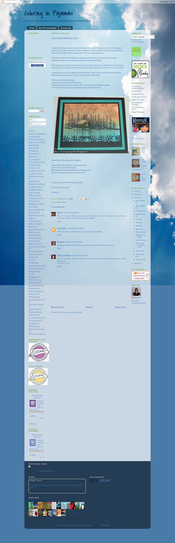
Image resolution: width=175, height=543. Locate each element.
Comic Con (33, 168)
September (140, 214)
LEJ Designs (33, 221)
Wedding (32, 323)
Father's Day (34, 195)
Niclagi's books (35, 500)
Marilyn (32, 227)
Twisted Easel (34, 321)
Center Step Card (36, 162)
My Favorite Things (37, 247)
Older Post (120, 307)
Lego (31, 218)
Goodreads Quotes (79, 492)
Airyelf (97, 525)
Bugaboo (32, 157)
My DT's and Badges (48, 28)
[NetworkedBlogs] (37, 62)
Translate (140, 42)
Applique (32, 145)
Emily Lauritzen (64, 255)
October (139, 211)
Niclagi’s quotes (36, 480)
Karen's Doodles (35, 210)
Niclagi (39, 401)
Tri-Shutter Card (36, 318)
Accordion (33, 137)
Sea (30, 274)
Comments (36, 124)
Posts (33, 120)
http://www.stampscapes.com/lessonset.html (81, 60)
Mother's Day (34, 244)
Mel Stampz (33, 235)
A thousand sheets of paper (138, 87)
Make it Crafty (34, 224)
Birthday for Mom (141, 236)
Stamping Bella (35, 285)
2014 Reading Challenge (37, 435)
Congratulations (35, 171)
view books (42, 418)
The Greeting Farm (37, 300)
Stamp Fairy (34, 280)
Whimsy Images (36, 334)
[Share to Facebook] (86, 199)
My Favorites (34, 251)
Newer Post (57, 307)
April (138, 229)
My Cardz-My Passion (137, 103)
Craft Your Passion (36, 176)
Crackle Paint (34, 174)
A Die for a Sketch (36, 134)
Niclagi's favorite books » (77, 519)
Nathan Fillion (35, 254)
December (140, 201)
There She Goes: (58, 168)
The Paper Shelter (36, 304)
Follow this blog (37, 65)
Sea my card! (141, 232)
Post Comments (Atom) (72, 312)
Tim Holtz (33, 315)
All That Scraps (35, 139)
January (139, 259)
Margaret (61, 242)
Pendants (32, 263)
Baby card (33, 148)
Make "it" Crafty (138, 100)
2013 (136, 198)
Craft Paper (61, 228)
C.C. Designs (34, 159)
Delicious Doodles (36, 184)
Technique (33, 297)
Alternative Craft (36, 142)
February (140, 254)
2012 (136, 263)
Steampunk (33, 288)
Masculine (62, 202)
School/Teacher (35, 268)
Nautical (32, 257)
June (138, 222)
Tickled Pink (34, 309)
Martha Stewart (35, 230)
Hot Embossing (35, 204)
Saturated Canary (36, 266)
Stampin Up (34, 283)
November (140, 206)
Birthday (32, 151)
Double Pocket (34, 190)
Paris (31, 260)
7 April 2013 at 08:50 (73, 242)
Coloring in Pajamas (48, 13)
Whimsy (32, 326)
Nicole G (137, 297)
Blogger (113, 525)
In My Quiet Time (139, 97)
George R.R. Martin (44, 487)
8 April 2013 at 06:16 (79, 255)
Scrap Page (33, 271)
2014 (136, 194)
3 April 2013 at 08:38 (75, 228)
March (139, 251)
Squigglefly (33, 277)
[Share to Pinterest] (88, 199)
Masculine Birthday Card (140, 245)
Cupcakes (32, 181)
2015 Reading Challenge (37, 396)
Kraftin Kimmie (35, 215)
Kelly (59, 213)
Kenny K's (33, 213)
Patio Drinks (141, 240)
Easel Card (33, 193)
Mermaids (33, 241)
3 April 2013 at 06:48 (70, 213)
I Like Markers (138, 94)
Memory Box (34, 238)
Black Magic (33, 154)
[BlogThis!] (81, 199)
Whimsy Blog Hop (36, 329)
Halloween (33, 201)
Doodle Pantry (34, 187)
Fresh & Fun (137, 91)
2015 (136, 191)
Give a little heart (143, 177)
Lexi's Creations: (59, 173)
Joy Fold (32, 207)
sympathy (33, 294)
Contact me (66, 28)
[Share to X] (83, 199)
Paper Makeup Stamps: (62, 165)
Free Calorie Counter (62, 471)
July (138, 219)
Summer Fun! (143, 150)
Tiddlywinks (34, 312)
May (138, 226)
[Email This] (79, 199)
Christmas (33, 165)
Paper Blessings (138, 112)
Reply (59, 221)
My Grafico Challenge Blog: (63, 170)
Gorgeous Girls (35, 198)
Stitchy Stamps (35, 291)
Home (32, 28)
